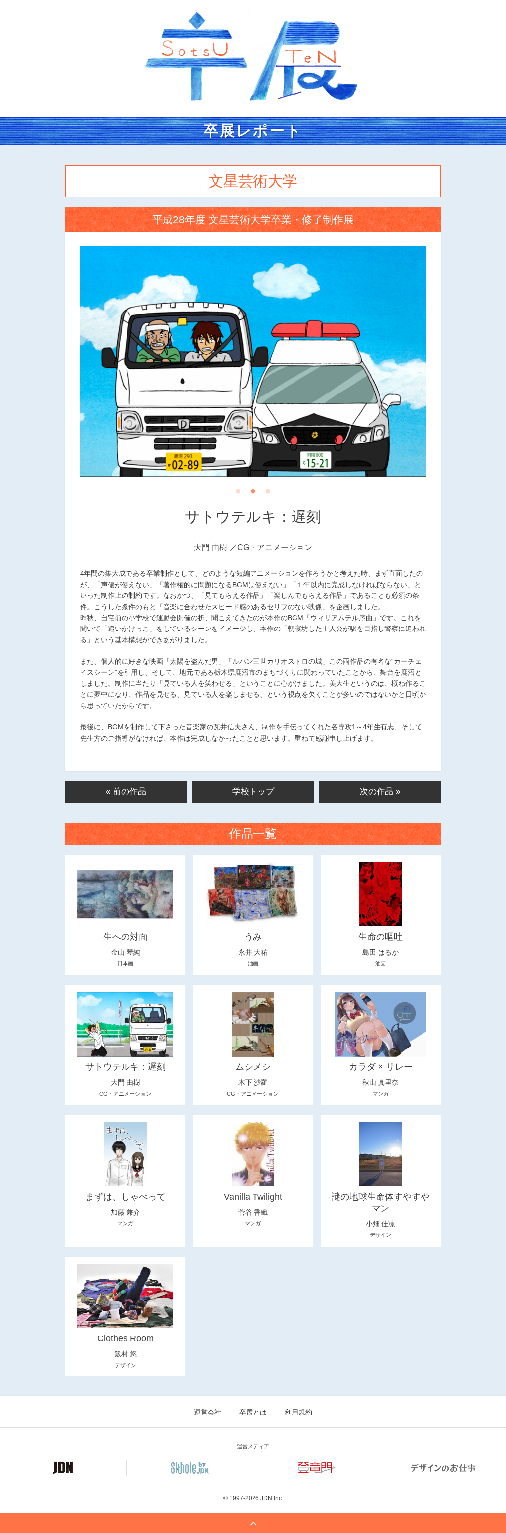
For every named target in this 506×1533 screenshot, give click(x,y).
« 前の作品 (126, 791)
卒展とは (253, 1412)
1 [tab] (238, 494)
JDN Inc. (271, 1498)
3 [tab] (268, 494)
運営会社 (207, 1412)
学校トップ (253, 791)
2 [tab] (253, 494)
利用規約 (298, 1412)
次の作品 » (380, 791)
